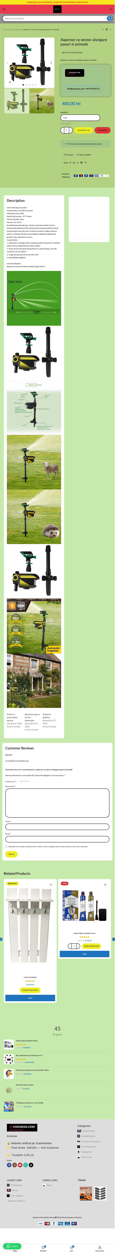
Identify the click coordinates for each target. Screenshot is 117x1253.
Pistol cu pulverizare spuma (12, 717)
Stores (15, 1190)
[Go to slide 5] (35, 85)
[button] (7, 63)
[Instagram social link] (14, 1165)
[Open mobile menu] (4, 9)
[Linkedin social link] (74, 163)
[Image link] (22, 1127)
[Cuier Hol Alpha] (30, 928)
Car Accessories (88, 1146)
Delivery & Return (16, 1201)
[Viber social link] (85, 163)
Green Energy (88, 1130)
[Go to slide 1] (23, 85)
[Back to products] (106, 29)
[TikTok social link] (31, 1165)
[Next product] (110, 29)
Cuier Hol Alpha (30, 977)
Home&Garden (88, 1136)
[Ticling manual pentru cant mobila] (9, 1107)
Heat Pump (86, 1157)
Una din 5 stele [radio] (20, 781)
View (30, 998)
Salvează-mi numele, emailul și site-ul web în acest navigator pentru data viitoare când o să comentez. (48, 846)
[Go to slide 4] (32, 85)
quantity (63, 112)
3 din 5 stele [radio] (24, 781)
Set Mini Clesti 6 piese (24, 1085)
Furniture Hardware (90, 1141)
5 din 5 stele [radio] (28, 781)
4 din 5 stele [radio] (26, 781)
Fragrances (86, 1151)
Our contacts (17, 1195)
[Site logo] (57, 9)
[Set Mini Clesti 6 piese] (9, 1090)
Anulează (66, 123)
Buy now (102, 130)
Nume (8, 821)
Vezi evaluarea (50, 1147)
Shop (49, 1185)
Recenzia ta (10, 786)
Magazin (18, 29)
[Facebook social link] (70, 163)
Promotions (16, 1185)
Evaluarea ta (10, 781)
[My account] (111, 9)
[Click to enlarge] (10, 82)
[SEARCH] (109, 18)
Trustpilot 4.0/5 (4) (22, 1155)
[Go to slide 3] (29, 85)
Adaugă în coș (84, 130)
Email (8, 833)
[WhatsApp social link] (78, 163)
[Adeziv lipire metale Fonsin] (85, 906)
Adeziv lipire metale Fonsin (84, 933)
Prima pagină (8, 29)
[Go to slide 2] (26, 85)
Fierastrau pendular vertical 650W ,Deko (32, 1070)
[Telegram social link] (81, 163)
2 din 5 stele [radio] (22, 781)
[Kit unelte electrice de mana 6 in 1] (9, 1059)
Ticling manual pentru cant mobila (29, 1103)
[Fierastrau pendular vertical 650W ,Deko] (9, 1074)
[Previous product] (103, 29)
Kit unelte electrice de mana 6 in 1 (29, 1055)
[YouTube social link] (20, 1165)
